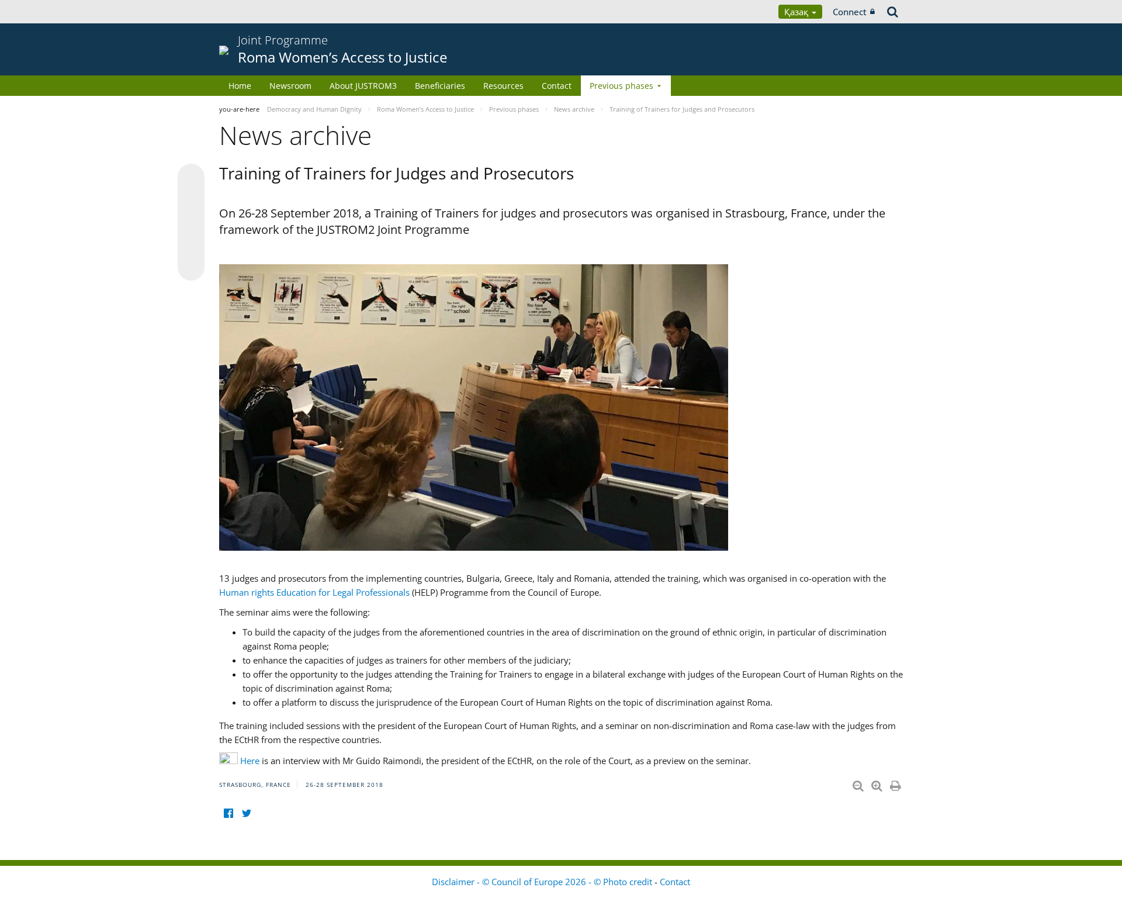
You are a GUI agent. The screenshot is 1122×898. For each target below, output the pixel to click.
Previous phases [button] (621, 85)
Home (239, 85)
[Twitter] (246, 813)
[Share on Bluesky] (191, 178)
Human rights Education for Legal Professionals (314, 592)
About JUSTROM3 (363, 85)
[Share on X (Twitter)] (191, 200)
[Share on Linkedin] (191, 245)
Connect (850, 12)
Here (249, 760)
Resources (503, 85)
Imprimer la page (896, 783)
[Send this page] (191, 267)
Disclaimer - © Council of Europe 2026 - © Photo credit (543, 881)
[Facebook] (228, 813)
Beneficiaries (440, 85)
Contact (557, 85)
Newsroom (290, 85)
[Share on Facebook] (191, 223)
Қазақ (797, 12)
